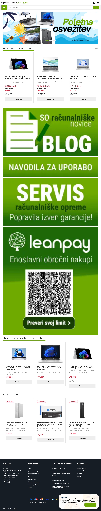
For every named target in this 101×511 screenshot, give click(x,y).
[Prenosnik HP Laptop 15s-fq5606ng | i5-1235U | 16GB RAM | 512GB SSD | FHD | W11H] (50, 28)
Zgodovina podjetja (33, 471)
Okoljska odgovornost (34, 482)
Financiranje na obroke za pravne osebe (61, 474)
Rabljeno (79, 476)
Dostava (30, 476)
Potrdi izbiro (90, 505)
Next (94, 28)
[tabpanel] (50, 28)
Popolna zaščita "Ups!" (58, 480)
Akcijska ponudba (82, 468)
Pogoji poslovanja (33, 479)
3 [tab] (54, 41)
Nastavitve (79, 505)
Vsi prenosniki (80, 473)
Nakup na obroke (56, 478)
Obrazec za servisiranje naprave (61, 471)
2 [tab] (50, 41)
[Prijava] (94, 2)
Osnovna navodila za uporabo (60, 483)
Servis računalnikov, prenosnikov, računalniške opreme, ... (61, 487)
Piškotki (30, 487)
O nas (29, 468)
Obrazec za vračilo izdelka (59, 468)
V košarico (18, 99)
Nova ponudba (81, 471)
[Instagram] (9, 481)
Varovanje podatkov (33, 485)
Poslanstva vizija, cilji (33, 473)
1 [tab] (46, 41)
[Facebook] (5, 481)
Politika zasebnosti (72, 502)
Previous (6, 28)
